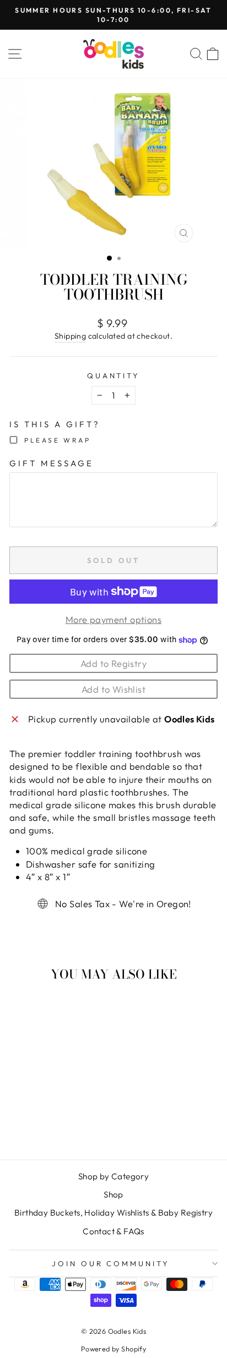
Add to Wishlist (113, 689)
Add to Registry (113, 663)
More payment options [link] (113, 619)
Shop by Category (113, 1176)
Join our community (111, 1263)
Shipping (70, 336)
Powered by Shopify (113, 1348)
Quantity (113, 375)
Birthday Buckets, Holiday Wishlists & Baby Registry (113, 1212)
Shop (113, 1194)
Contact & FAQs (113, 1231)
